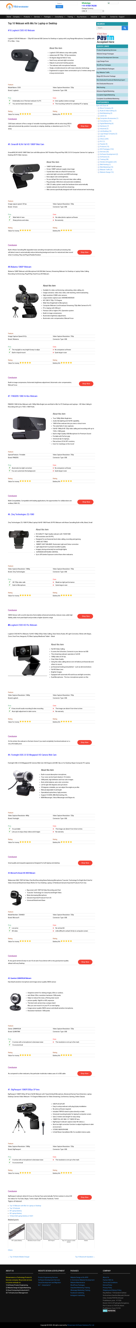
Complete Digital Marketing (106, 95)
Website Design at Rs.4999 (79, 1277)
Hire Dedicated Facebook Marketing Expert (111, 80)
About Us (106, 1277)
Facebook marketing (77, 1293)
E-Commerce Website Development (82, 1280)
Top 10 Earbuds (15, 1208)
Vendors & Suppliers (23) (108, 162)
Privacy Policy (107, 1288)
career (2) (103, 116)
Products (27, 17)
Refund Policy (107, 1285)
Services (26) (104, 152)
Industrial (94, 17)
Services (37, 17)
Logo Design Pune (103, 61)
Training (70, 17)
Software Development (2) (109, 154)
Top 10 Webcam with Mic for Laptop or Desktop (25, 1206)
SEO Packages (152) (107, 149)
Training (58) (104, 159)
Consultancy (59, 17)
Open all (99, 105)
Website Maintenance (77, 1282)
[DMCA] (109, 1311)
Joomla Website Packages (105, 69)
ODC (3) (102, 136)
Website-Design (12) (107, 172)
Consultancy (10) (105, 121)
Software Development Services (107, 57)
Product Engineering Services (106, 50)
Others (10, 1250)
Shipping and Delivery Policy (112, 1290)
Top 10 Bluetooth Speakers (85, 1257)
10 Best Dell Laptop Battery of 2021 (21, 1216)
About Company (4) (106, 108)
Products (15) (104, 146)
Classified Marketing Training (80, 1288)
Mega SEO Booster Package (106, 76)
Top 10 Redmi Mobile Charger (19, 1257)
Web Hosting (101, 87)
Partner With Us (108, 1280)
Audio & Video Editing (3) (108, 111)
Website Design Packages (105, 54)
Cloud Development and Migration (49, 1282)
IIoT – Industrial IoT (44, 1285)
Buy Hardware (82, 17)
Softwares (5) (104, 157)
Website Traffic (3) (106, 169)
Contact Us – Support (117, 17)
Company (16, 17)
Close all (105, 105)
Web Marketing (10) (106, 167)
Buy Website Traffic (103, 72)
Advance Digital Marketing (105, 91)
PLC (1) (102, 141)
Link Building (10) (105, 131)
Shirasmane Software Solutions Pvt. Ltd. (80, 1325)
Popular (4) (103, 144)
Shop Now (84, 126)
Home (9, 17)
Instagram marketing (77, 1295)
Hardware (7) (104, 126)
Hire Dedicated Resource (105, 84)
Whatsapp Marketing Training (80, 1290)
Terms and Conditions (110, 1282)
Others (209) (104, 139)
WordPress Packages (104, 65)
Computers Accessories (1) (109, 118)
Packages (47, 17)
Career (103, 17)
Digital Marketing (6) (106, 123)
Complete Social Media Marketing (108, 98)
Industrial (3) (104, 128)
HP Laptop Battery (16, 1211)
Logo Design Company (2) (108, 134)
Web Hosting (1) (105, 164)
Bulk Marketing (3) (106, 113)
